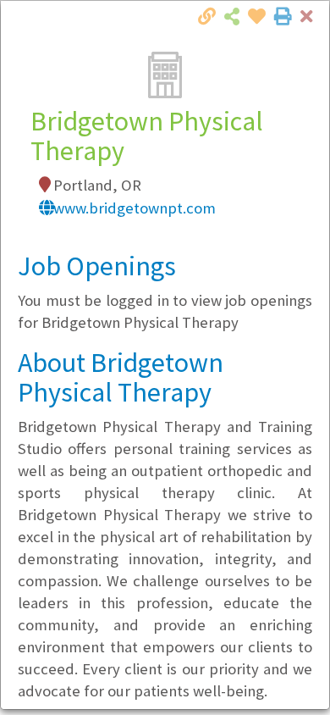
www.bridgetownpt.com (134, 208)
